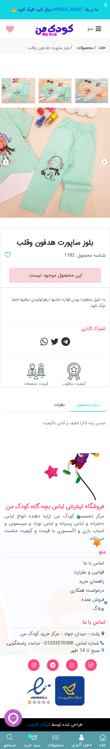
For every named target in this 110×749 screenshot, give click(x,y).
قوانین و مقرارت (89, 572)
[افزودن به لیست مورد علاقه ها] (8, 255)
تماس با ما (93, 563)
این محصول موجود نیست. (55, 275)
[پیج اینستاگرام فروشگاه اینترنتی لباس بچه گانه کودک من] (34, 665)
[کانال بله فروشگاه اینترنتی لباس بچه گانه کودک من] (91, 665)
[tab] (88, 405)
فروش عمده (93, 599)
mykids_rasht (68, 9)
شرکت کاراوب (39, 724)
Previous (6, 162)
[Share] (44, 343)
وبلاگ (98, 608)
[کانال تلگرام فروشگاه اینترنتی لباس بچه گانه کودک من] (53, 665)
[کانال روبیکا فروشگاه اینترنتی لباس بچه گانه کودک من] (72, 665)
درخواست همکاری (87, 590)
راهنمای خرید (91, 581)
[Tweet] (54, 343)
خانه (102, 48)
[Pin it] (65, 343)
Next (104, 162)
